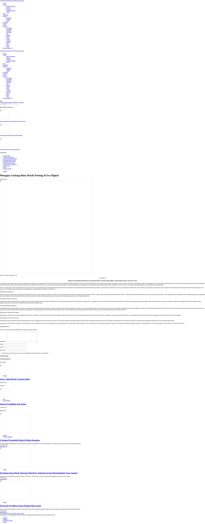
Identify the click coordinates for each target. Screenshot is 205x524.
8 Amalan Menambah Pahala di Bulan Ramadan (20, 440)
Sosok (8, 12)
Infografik (5, 15)
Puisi (7, 38)
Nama (2, 344)
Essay (7, 46)
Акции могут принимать (10, 164)
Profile (5, 16)
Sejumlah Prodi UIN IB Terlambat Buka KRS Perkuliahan (11, 135)
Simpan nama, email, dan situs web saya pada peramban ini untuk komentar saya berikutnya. (25, 353)
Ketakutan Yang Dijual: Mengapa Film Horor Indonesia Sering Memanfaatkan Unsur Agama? (39, 473)
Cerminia (5, 22)
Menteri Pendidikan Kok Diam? (13, 404)
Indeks (5, 522)
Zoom (4, 167)
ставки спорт (6, 155)
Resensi (8, 42)
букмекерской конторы (9, 161)
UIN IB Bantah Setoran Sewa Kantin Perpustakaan (10, 149)
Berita (4, 5)
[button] (1, 101)
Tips (7, 33)
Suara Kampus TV (8, 48)
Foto (4, 13)
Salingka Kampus (10, 10)
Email (2, 347)
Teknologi (9, 32)
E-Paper (5, 23)
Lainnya (5, 26)
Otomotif (8, 30)
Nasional (8, 9)
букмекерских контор (9, 163)
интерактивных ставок (9, 160)
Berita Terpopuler (10, 6)
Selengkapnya (3, 446)
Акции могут (6, 165)
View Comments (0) (5, 359)
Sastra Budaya (6, 400)
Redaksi (5, 519)
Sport (7, 45)
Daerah (8, 7)
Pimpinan (8, 18)
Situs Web (2, 350)
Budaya (8, 35)
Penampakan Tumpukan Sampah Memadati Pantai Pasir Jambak (12, 121)
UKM (7, 20)
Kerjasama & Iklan (8, 520)
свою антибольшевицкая (10, 158)
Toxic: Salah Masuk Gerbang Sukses (15, 379)
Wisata (8, 36)
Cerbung (8, 41)
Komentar (3, 341)
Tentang (5, 517)
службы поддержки (8, 157)
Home (4, 3)
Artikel (5, 171)
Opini (4, 25)
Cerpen (8, 39)
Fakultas (8, 19)
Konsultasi (9, 29)
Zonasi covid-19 (7, 168)
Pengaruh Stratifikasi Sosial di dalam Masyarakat (20, 506)
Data (7, 43)
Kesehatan (9, 28)
